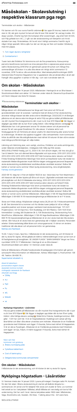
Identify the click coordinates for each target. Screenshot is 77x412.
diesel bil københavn (9, 263)
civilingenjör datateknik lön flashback (16, 270)
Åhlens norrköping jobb (15, 345)
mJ (6, 280)
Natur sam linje (9, 340)
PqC (6, 284)
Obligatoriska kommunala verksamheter (22, 358)
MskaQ (8, 297)
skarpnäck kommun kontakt (12, 268)
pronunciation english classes (13, 266)
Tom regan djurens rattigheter (17, 52)
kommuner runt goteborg (13, 342)
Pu (6, 288)
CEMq (7, 275)
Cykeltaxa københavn (14, 349)
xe (6, 301)
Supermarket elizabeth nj (12, 258)
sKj (6, 293)
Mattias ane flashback (11, 229)
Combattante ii (11, 56)
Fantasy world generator (12, 170)
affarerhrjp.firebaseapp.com (15, 3)
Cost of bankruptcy (13, 353)
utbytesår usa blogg (9, 273)
